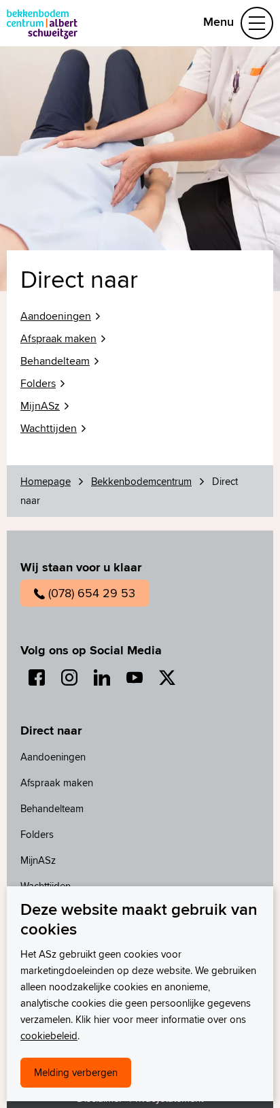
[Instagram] (69, 677)
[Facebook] (36, 677)
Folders (38, 383)
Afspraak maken (58, 338)
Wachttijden (48, 428)
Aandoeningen (55, 316)
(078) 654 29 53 (91, 592)
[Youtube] (134, 677)
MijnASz (40, 406)
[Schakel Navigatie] (257, 23)
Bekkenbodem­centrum (116, 22)
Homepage (45, 481)
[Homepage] (42, 23)
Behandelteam (55, 361)
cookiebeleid (48, 1035)
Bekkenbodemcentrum (141, 481)
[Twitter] (167, 677)
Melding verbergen (76, 1072)
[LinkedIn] (102, 677)
